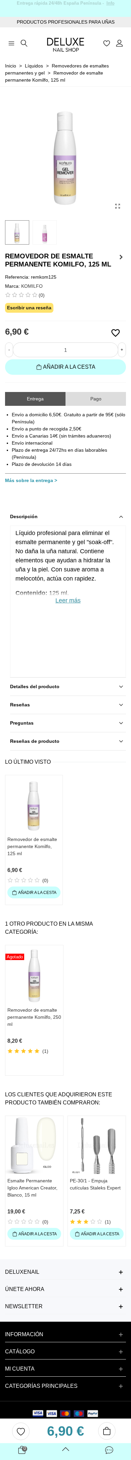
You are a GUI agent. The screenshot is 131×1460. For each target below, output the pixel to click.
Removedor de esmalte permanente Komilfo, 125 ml (32, 846)
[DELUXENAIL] (65, 42)
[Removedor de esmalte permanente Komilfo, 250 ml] (121, 257)
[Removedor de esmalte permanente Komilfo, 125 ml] (118, 206)
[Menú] (11, 42)
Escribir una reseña (29, 307)
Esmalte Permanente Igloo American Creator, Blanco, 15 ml (32, 1188)
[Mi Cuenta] (119, 42)
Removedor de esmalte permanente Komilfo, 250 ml (34, 1017)
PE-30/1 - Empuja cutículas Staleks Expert (95, 1184)
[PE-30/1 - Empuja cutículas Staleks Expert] (97, 1145)
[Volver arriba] (65, 1451)
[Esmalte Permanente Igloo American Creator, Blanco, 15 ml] (34, 1145)
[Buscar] (24, 42)
